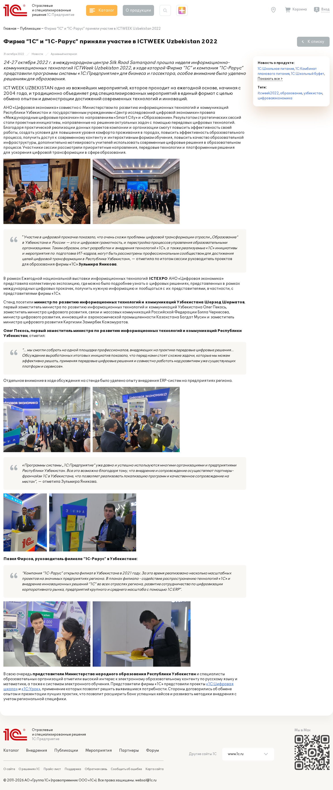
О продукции (138, 10)
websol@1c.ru (146, 780)
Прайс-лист (52, 769)
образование (291, 93)
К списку (316, 41)
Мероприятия (98, 750)
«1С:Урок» (31, 689)
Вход (325, 9)
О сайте (9, 769)
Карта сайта (154, 769)
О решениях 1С (29, 769)
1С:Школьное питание (276, 69)
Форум (152, 750)
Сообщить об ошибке (126, 769)
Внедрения (36, 750)
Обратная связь (96, 769)
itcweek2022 (268, 93)
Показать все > (270, 79)
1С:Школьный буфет (307, 74)
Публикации (30, 29)
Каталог (11, 750)
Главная (9, 29)
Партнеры (129, 750)
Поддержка (73, 769)
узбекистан (313, 93)
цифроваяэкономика (275, 98)
